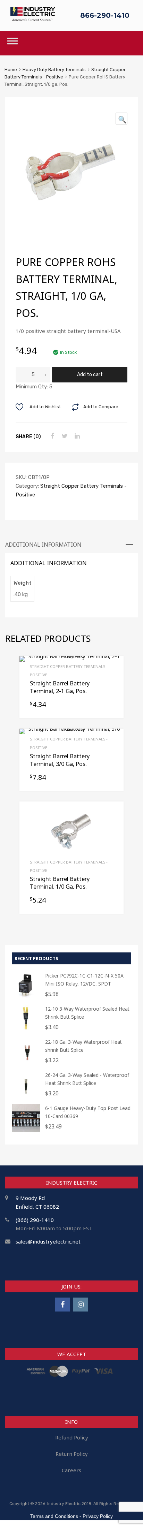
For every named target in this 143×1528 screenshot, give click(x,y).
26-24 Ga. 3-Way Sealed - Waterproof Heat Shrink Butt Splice (87, 1079)
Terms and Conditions (54, 1516)
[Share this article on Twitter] (63, 436)
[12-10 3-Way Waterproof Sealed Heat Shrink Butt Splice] (26, 1030)
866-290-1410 (104, 15)
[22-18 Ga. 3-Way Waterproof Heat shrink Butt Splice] (26, 1064)
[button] (121, 118)
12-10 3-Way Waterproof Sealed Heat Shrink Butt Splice (87, 1012)
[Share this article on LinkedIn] (76, 436)
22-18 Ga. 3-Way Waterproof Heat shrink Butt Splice (83, 1046)
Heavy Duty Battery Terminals (54, 69)
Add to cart (90, 374)
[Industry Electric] (32, 19)
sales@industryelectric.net (48, 1241)
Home (11, 69)
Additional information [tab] (43, 544)
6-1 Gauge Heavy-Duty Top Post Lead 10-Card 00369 (88, 1112)
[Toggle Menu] (12, 43)
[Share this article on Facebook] (51, 436)
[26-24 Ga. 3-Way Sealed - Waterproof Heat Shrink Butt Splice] (26, 1097)
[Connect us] (62, 1304)
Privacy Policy (98, 1516)
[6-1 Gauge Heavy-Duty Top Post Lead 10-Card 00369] (26, 1130)
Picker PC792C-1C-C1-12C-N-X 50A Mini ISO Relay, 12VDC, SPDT (84, 979)
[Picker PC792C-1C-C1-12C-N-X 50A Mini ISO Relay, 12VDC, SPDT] (26, 997)
